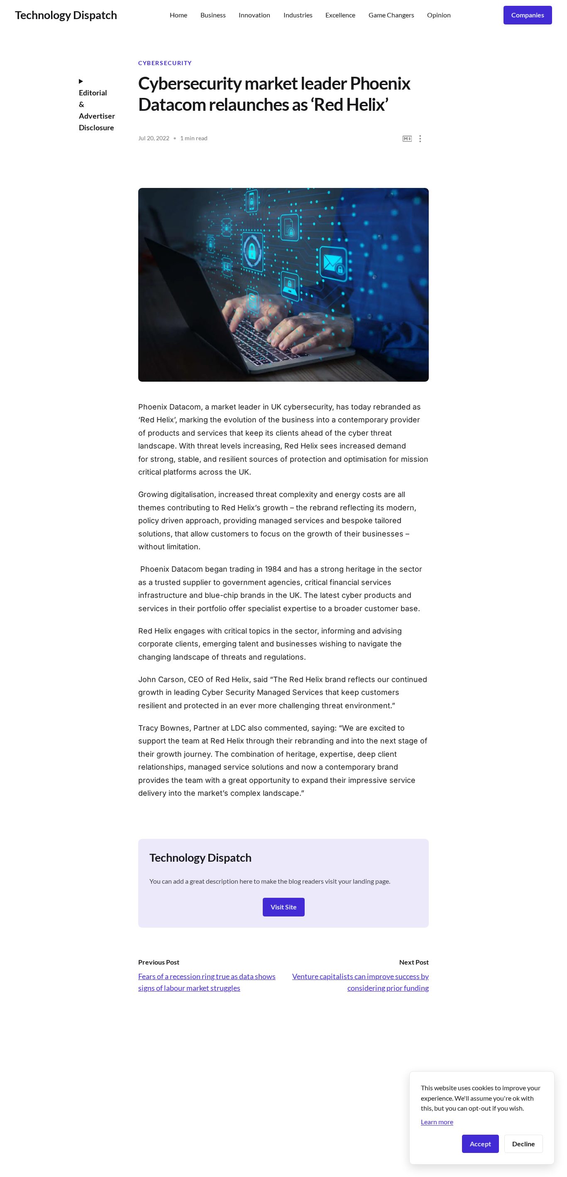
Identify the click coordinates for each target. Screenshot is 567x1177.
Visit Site (284, 907)
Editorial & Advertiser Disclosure (97, 110)
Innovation (254, 15)
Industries (298, 15)
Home (178, 15)
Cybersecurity (165, 63)
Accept (480, 1144)
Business (213, 15)
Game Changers (391, 15)
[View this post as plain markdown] (407, 138)
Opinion (439, 15)
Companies (527, 15)
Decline (523, 1144)
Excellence (340, 15)
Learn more (437, 1122)
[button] (420, 138)
